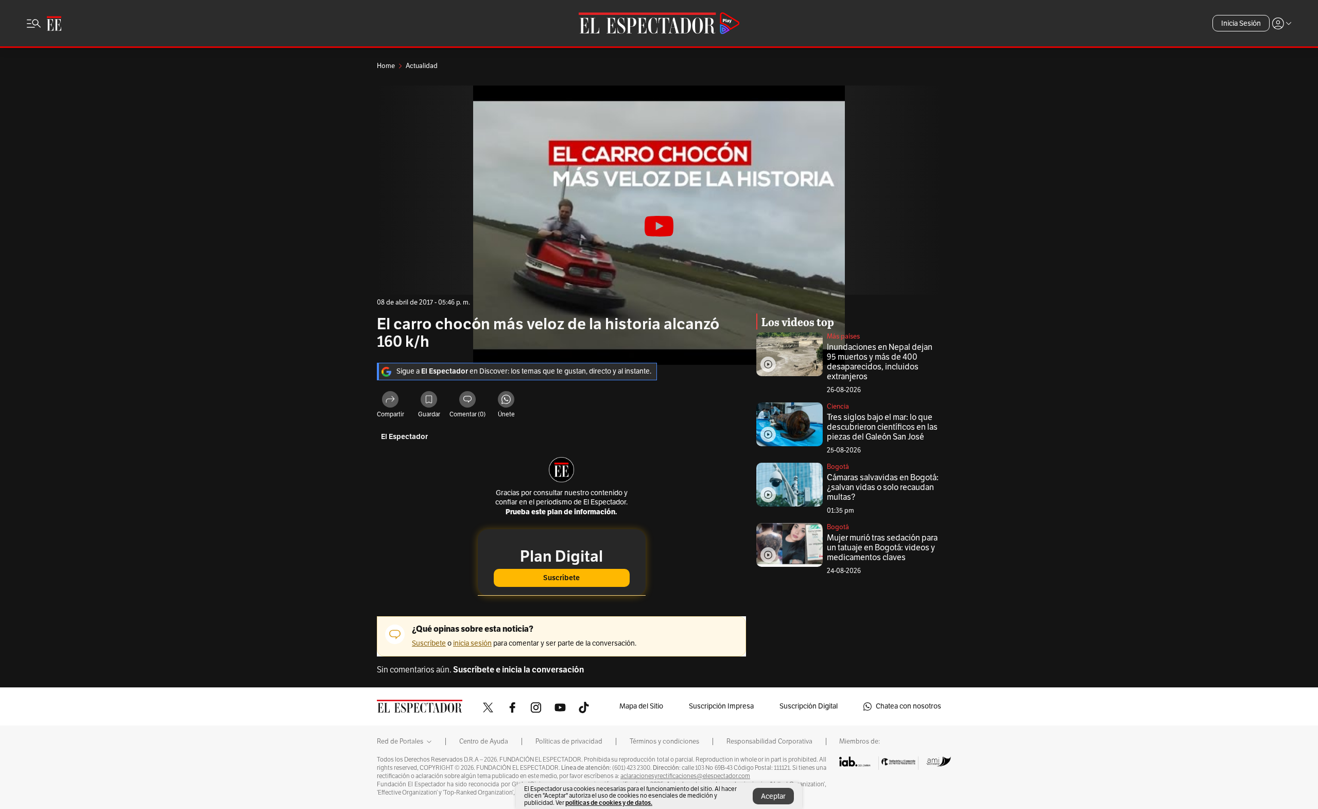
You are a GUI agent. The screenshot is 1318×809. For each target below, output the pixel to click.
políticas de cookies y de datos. (608, 802)
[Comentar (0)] (467, 401)
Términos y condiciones (664, 741)
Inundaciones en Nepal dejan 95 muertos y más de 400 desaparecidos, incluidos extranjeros (879, 362)
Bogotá (838, 467)
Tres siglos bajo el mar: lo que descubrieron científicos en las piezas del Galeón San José (882, 427)
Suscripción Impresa (721, 706)
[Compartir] (390, 401)
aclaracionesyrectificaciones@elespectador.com (685, 776)
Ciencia (838, 406)
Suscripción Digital (808, 706)
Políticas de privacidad (568, 741)
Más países (843, 336)
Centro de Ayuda (483, 741)
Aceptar (773, 796)
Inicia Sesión (1241, 23)
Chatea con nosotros (908, 706)
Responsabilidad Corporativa (769, 741)
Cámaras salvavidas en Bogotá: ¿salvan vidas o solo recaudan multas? (883, 487)
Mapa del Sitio (641, 706)
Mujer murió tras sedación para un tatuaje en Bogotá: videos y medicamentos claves (882, 548)
